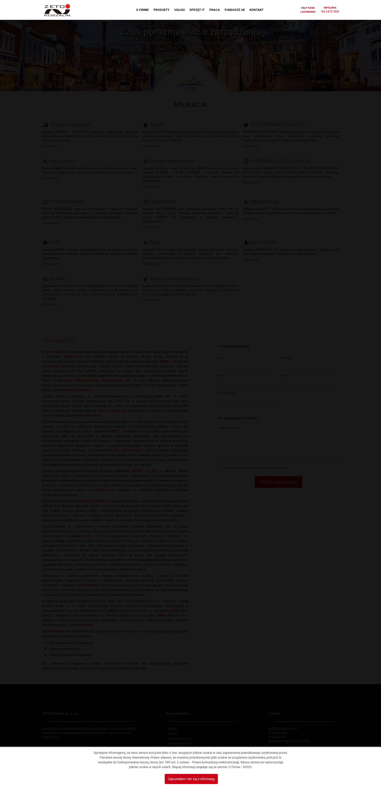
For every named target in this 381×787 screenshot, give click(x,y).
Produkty (161, 10)
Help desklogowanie (307, 9)
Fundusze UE (235, 10)
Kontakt (257, 10)
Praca (214, 10)
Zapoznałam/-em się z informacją (191, 779)
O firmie (142, 10)
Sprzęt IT (197, 10)
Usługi (179, 10)
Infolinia (330, 10)
